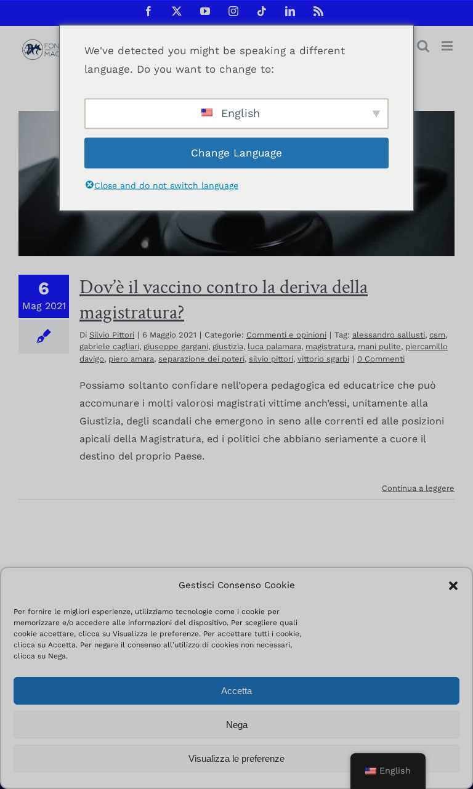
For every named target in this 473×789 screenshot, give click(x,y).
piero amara (131, 358)
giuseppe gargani (176, 346)
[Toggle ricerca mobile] (423, 45)
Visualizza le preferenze (236, 758)
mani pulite (379, 346)
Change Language (236, 153)
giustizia (227, 346)
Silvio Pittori (111, 334)
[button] (453, 586)
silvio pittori (271, 358)
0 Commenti (381, 358)
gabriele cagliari (109, 346)
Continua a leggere (418, 488)
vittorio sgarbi (323, 358)
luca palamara (274, 346)
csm (437, 334)
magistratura (329, 346)
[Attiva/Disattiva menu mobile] (448, 45)
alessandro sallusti (388, 334)
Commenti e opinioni (286, 334)
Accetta (236, 691)
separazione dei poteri (201, 358)
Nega (237, 724)
